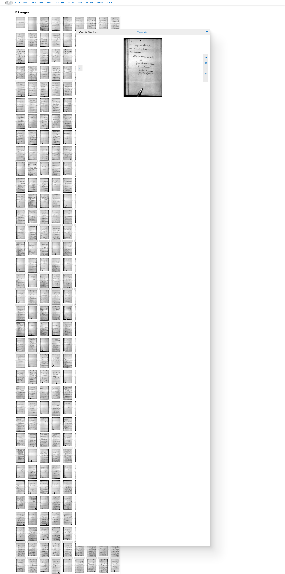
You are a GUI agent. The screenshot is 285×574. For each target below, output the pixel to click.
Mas (80, 2)
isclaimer (90, 2)
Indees (71, 2)
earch (109, 2)
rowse (50, 2)
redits (100, 2)
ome (17, 2)
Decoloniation (37, 2)
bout (25, 2)
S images (60, 2)
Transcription (143, 32)
